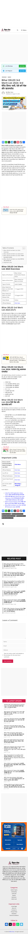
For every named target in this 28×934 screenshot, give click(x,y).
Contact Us (14, 910)
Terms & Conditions (14, 915)
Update (9, 77)
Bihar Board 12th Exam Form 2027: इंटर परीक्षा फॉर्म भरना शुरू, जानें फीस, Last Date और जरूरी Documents (14, 565)
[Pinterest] (17, 142)
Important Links (8, 262)
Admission (4, 77)
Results (14, 895)
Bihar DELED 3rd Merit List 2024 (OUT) (13, 254)
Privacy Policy (14, 911)
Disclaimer (14, 913)
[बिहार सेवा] (6, 30)
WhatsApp (18, 483)
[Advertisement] (14, 14)
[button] (17, 30)
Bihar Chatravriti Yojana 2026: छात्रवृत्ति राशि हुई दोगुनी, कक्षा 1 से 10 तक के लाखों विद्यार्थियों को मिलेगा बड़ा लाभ (15, 601)
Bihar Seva (10, 92)
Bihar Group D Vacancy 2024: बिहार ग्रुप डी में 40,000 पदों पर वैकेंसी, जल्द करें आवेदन (17, 451)
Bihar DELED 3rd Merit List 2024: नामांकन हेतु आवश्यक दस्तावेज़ (14, 256)
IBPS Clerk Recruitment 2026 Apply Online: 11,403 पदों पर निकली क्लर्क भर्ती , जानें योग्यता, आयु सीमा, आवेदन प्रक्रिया (14, 779)
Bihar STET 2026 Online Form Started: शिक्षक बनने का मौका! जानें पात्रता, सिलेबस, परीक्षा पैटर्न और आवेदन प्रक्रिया (14, 741)
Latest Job (14, 893)
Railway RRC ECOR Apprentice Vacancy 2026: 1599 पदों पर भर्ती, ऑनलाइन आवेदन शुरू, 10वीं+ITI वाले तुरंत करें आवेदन (14, 706)
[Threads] (14, 142)
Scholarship (14, 891)
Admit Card (14, 899)
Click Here (17, 303)
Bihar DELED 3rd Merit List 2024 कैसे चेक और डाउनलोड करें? (14, 259)
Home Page (14, 906)
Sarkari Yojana (14, 890)
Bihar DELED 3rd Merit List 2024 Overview (12, 251)
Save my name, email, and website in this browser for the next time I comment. (14, 655)
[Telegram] (11, 142)
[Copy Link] (20, 142)
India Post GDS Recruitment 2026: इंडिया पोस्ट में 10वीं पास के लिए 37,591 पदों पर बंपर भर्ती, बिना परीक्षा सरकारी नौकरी (14, 720)
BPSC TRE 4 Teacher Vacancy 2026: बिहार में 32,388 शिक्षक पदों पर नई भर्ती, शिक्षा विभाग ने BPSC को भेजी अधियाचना (15, 610)
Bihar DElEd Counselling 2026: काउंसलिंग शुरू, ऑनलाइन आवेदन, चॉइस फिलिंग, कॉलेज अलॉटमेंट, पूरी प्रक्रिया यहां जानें (14, 592)
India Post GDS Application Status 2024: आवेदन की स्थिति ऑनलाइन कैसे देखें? (16, 211)
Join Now (22, 66)
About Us (14, 908)
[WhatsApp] (6, 142)
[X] (9, 142)
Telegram (17, 485)
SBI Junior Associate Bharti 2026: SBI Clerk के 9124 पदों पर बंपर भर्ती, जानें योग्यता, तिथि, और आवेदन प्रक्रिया (14, 727)
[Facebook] (3, 142)
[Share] (23, 142)
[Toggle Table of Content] (23, 248)
